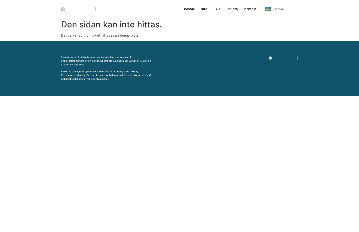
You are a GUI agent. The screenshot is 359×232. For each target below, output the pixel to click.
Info (204, 9)
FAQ (217, 9)
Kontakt (250, 9)
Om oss (232, 9)
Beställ (189, 9)
